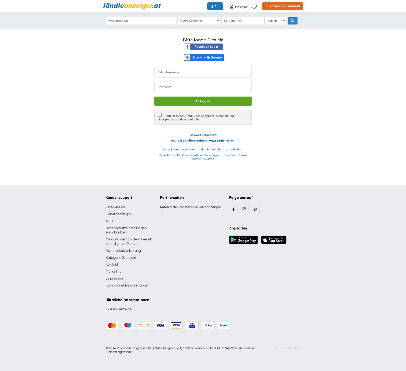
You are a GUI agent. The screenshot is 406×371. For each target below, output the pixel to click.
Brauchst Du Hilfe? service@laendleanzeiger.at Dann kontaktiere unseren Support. (203, 156)
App (217, 6)
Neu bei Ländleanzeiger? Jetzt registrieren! (203, 140)
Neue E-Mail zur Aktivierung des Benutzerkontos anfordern (203, 149)
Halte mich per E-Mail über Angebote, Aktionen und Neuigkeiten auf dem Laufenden (196, 117)
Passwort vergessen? (203, 134)
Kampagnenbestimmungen (127, 285)
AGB (109, 221)
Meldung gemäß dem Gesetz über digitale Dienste (129, 241)
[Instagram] (244, 209)
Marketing (114, 271)
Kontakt (112, 264)
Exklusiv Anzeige (119, 309)
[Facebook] (233, 209)
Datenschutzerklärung (123, 250)
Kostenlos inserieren (284, 6)
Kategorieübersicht (121, 257)
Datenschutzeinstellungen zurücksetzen (126, 230)
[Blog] (255, 209)
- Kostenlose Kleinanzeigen (190, 207)
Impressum (115, 278)
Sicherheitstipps (118, 214)
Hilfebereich (115, 207)
